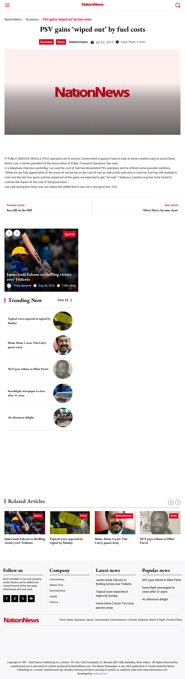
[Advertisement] (38, 457)
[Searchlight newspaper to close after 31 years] (63, 393)
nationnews (78, 42)
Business (32, 19)
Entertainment (124, 515)
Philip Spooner (22, 285)
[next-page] (17, 233)
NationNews (13, 19)
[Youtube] (31, 598)
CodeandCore (100, 673)
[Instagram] (14, 598)
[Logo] (92, 4)
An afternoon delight (21, 417)
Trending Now (25, 300)
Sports (70, 234)
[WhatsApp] (43, 142)
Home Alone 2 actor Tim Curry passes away (111, 541)
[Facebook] (9, 142)
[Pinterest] (32, 142)
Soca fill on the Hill (19, 210)
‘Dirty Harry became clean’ (160, 210)
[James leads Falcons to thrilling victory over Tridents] (41, 260)
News (61, 42)
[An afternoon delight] (63, 417)
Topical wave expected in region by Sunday (66, 541)
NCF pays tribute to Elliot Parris (28, 369)
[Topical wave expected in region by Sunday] (63, 321)
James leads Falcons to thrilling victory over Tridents (39, 277)
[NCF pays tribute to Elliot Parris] (63, 369)
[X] (20, 142)
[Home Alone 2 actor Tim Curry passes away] (63, 345)
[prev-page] (9, 233)
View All (62, 300)
